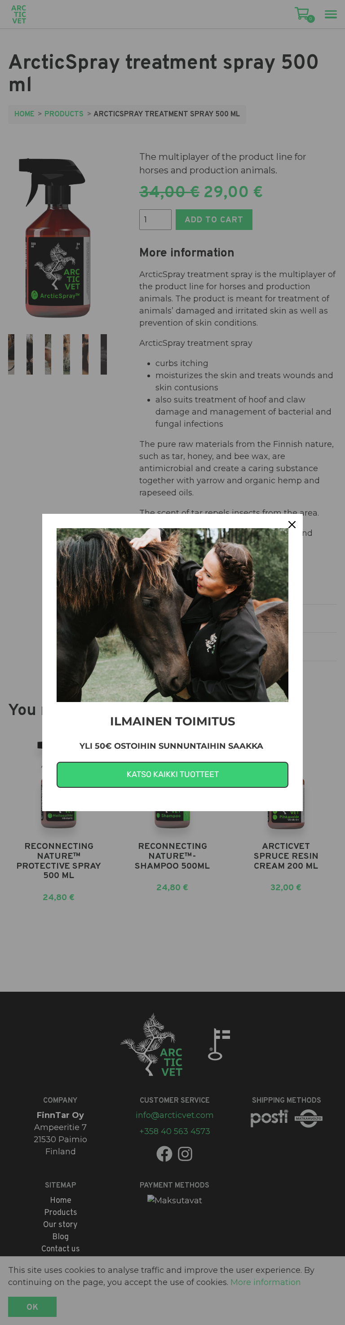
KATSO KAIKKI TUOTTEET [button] (173, 774)
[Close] (292, 524)
